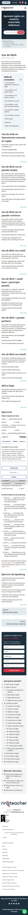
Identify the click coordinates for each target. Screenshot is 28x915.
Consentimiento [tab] (6, 441)
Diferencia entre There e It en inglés (14, 786)
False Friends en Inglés (12, 684)
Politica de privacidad (7, 829)
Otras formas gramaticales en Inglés (13, 44)
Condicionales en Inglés (16, 746)
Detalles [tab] (15, 441)
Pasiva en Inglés (13, 737)
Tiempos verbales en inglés (15, 726)
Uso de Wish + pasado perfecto (11, 111)
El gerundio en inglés (11, 612)
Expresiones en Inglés (12, 753)
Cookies (4, 837)
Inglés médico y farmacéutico (10, 873)
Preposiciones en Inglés (14, 720)
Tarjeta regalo (6, 858)
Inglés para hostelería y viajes (10, 876)
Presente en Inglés (14, 731)
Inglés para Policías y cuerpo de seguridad (13, 870)
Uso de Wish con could (12, 101)
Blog (3, 846)
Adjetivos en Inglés (13, 712)
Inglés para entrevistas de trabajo (11, 886)
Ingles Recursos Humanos (15, 700)
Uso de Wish (7, 46)
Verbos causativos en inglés (14, 624)
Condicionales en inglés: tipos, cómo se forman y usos (15, 782)
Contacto (4, 849)
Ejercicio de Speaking (12, 126)
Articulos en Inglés (12, 709)
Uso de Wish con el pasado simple (10, 91)
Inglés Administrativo (13, 697)
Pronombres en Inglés (14, 714)
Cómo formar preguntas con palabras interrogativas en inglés (14, 776)
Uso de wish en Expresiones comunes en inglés (11, 84)
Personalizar (13, 472)
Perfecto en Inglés (14, 734)
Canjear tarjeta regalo (8, 862)
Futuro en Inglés (13, 729)
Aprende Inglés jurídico (8, 880)
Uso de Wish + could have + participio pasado (11, 105)
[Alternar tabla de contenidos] (20, 79)
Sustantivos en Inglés (13, 706)
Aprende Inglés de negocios (9, 883)
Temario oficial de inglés (8, 889)
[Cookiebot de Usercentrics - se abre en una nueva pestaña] (19, 437)
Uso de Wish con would (12, 115)
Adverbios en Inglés (13, 717)
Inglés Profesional (11, 687)
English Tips (5, 855)
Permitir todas (14, 468)
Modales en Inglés (14, 743)
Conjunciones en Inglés (14, 723)
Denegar (14, 477)
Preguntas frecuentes (7, 843)
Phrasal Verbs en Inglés (13, 759)
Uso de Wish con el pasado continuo (10, 96)
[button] (25, 8)
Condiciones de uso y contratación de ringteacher (14, 833)
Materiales (5, 852)
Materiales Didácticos (8, 41)
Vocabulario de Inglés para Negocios (15, 691)
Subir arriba (23, 162)
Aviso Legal (5, 826)
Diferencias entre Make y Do (14, 790)
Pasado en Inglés (14, 740)
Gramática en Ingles (9, 43)
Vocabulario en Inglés (12, 762)
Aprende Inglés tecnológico (9, 867)
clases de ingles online (8, 563)
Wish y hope (9, 119)
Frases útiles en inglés (12, 756)
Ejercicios (8, 122)
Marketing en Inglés (13, 695)
